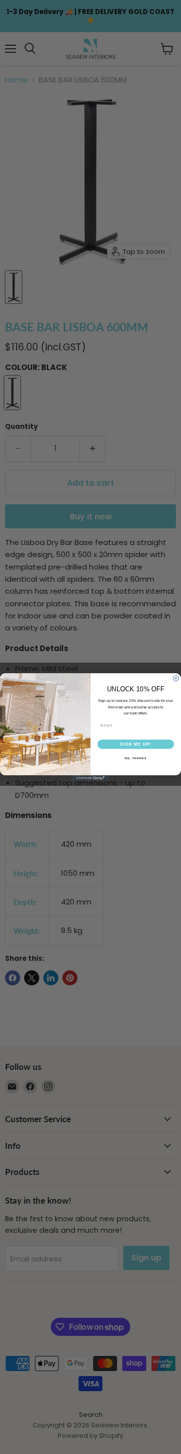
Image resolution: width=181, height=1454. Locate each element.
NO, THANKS (136, 757)
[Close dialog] (175, 678)
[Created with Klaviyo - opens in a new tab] (90, 778)
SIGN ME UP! (135, 744)
